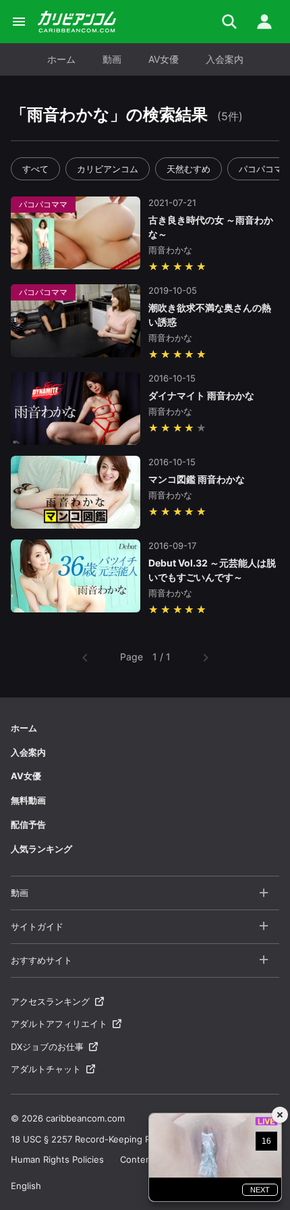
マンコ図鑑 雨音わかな (196, 479)
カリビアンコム (107, 168)
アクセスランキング (50, 1001)
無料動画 (28, 800)
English (26, 1185)
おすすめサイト (41, 960)
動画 (112, 59)
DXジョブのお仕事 (47, 1046)
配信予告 (28, 824)
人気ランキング (41, 848)
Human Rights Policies (57, 1159)
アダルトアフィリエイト (59, 1023)
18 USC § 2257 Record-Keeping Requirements (107, 1139)
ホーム (61, 59)
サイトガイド (37, 926)
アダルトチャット (46, 1068)
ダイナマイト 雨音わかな (201, 395)
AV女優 (163, 59)
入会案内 (224, 59)
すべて (35, 168)
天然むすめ (188, 168)
